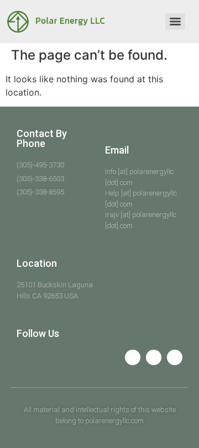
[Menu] (175, 21)
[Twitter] (153, 357)
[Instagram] (174, 357)
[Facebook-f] (132, 357)
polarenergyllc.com (114, 421)
